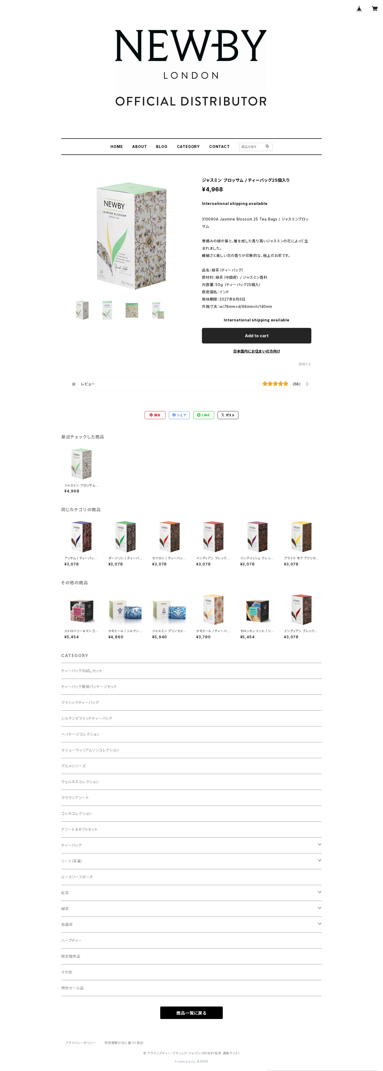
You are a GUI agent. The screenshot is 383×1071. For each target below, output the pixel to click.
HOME (116, 146)
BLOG (161, 146)
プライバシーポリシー (80, 1043)
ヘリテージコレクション (80, 734)
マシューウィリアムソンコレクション (90, 750)
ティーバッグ (71, 845)
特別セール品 (72, 988)
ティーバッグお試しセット (81, 670)
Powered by (186, 1061)
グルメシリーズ (73, 766)
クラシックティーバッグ (80, 702)
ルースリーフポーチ (77, 877)
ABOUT (139, 146)
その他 (66, 972)
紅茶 (65, 893)
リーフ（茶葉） (72, 861)
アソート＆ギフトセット (79, 829)
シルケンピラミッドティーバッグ (86, 718)
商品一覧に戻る (191, 1013)
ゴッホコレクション (76, 813)
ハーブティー (71, 940)
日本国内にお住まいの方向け (256, 351)
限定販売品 (71, 956)
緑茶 (65, 908)
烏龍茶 (67, 924)
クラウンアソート (75, 797)
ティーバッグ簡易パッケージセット (89, 686)
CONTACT (219, 146)
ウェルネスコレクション (80, 782)
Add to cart (257, 335)
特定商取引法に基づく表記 (124, 1043)
